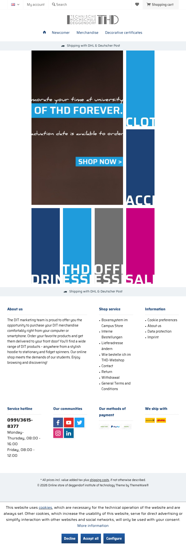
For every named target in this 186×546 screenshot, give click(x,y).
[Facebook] (58, 422)
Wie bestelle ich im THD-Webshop (116, 357)
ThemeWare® (139, 485)
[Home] (44, 33)
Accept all (91, 538)
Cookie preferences (162, 320)
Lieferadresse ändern (112, 345)
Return (106, 371)
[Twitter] (79, 422)
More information (93, 526)
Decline (70, 538)
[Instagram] (58, 433)
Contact (107, 366)
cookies (45, 507)
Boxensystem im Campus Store (114, 322)
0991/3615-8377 (20, 423)
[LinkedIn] (69, 433)
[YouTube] (69, 422)
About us (154, 325)
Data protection (159, 331)
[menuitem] (161, 4)
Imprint (153, 337)
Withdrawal (110, 377)
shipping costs (99, 480)
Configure (114, 538)
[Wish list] (137, 4)
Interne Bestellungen (111, 334)
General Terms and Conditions (116, 386)
